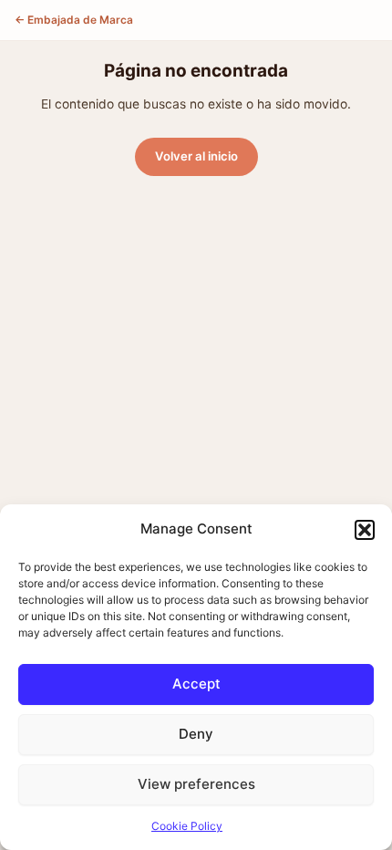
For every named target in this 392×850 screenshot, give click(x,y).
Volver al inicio (196, 156)
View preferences (196, 784)
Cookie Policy (186, 826)
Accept (196, 683)
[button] (365, 530)
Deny (196, 733)
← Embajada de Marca (74, 19)
